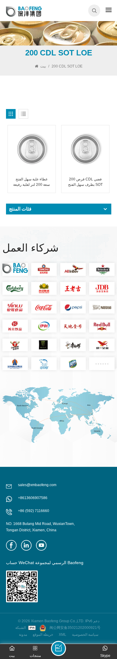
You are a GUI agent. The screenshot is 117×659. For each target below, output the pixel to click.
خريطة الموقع (43, 634)
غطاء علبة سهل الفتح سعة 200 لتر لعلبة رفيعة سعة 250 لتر (31, 182)
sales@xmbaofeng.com (37, 485)
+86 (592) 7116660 (33, 511)
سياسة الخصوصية (85, 634)
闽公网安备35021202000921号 (75, 628)
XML (62, 634)
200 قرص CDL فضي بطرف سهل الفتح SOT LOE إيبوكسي (85, 182)
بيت (43, 66)
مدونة (23, 634)
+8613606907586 (32, 498)
